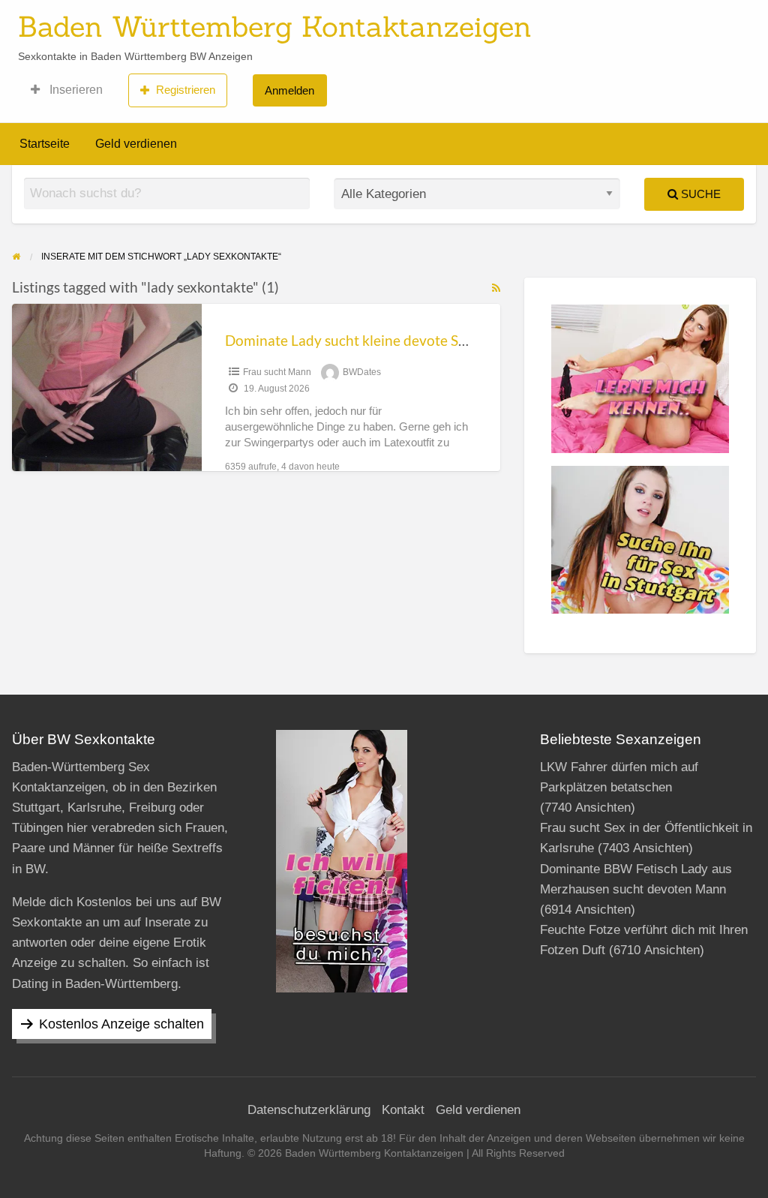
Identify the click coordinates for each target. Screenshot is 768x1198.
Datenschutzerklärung (309, 1110)
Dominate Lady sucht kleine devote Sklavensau (373, 340)
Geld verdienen (136, 143)
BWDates (362, 372)
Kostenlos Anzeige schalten (121, 1023)
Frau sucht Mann (277, 372)
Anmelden (289, 90)
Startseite (45, 143)
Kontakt (403, 1110)
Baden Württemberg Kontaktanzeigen (275, 26)
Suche (699, 194)
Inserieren (74, 89)
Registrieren (185, 89)
